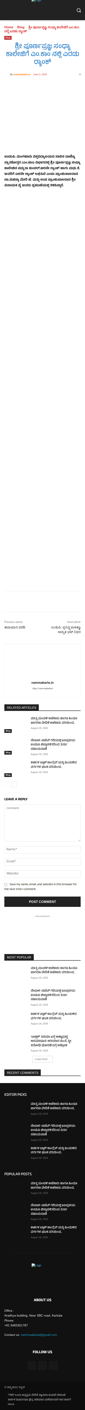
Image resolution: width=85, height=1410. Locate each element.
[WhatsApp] (42, 85)
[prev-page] (7, 784)
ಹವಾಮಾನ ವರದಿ (14, 627)
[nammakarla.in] (7, 74)
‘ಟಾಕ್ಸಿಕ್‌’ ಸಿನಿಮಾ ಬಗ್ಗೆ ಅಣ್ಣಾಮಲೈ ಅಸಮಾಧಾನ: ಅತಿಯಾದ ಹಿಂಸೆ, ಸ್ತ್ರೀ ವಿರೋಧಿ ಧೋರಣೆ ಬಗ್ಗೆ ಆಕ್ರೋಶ (51, 1041)
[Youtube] (53, 1365)
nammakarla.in (22, 74)
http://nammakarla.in (42, 689)
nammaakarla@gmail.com (39, 1334)
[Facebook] (22, 85)
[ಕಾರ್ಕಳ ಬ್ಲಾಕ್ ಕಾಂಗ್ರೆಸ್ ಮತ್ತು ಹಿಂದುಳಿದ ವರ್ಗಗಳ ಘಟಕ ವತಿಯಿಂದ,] (15, 769)
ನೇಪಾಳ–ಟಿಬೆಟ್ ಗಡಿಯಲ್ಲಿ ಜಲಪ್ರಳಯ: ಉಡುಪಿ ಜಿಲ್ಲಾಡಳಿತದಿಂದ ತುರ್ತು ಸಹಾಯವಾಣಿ (53, 745)
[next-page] (14, 784)
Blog (20, 27)
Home (8, 27)
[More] (62, 85)
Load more (41, 1059)
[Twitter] (32, 85)
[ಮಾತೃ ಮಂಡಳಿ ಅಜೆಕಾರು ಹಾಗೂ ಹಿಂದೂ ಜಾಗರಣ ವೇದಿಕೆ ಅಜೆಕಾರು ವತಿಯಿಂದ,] (15, 725)
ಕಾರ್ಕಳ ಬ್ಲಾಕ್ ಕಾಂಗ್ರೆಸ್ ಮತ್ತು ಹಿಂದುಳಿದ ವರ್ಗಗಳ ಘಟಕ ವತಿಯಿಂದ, (54, 765)
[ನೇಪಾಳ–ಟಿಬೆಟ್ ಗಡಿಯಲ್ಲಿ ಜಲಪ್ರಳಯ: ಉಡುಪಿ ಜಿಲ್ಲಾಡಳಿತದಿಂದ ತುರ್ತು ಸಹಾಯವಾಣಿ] (15, 747)
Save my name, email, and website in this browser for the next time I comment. (40, 887)
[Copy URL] (52, 85)
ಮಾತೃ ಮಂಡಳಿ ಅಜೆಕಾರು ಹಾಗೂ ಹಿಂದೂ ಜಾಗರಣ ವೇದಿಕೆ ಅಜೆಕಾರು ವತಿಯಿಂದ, (54, 721)
